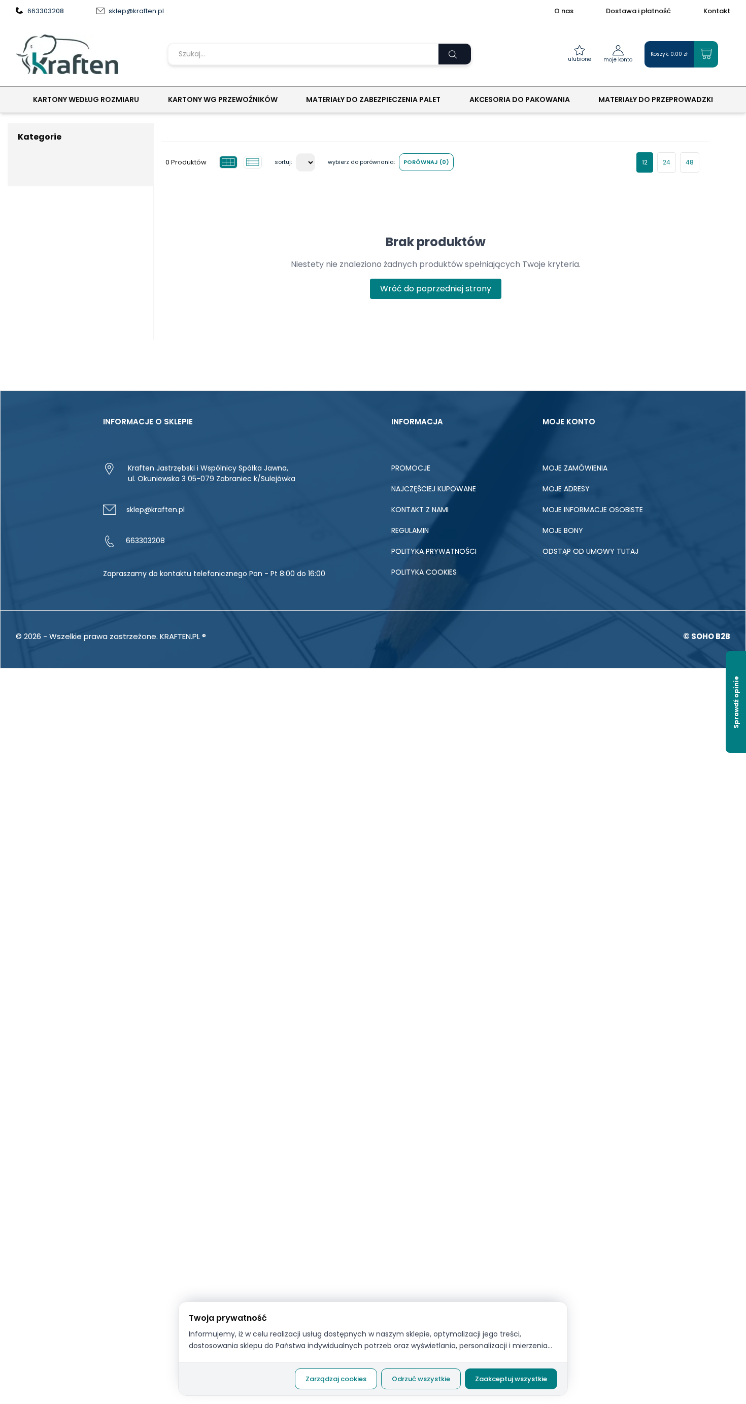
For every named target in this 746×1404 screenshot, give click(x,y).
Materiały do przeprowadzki (655, 99)
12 (645, 162)
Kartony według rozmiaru (86, 99)
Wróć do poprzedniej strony (435, 288)
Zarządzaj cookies (336, 1379)
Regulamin (410, 530)
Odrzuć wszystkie (421, 1379)
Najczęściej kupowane (433, 489)
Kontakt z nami (420, 510)
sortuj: (283, 162)
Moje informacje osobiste (592, 510)
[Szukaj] (454, 54)
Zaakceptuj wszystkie (511, 1379)
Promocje (410, 468)
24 (666, 162)
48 (690, 162)
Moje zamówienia (574, 468)
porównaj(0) (426, 162)
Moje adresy (566, 489)
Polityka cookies (424, 572)
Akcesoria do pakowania (519, 99)
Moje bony (562, 530)
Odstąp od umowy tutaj (590, 551)
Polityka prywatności (434, 551)
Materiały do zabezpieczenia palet (373, 99)
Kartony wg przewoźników (223, 99)
